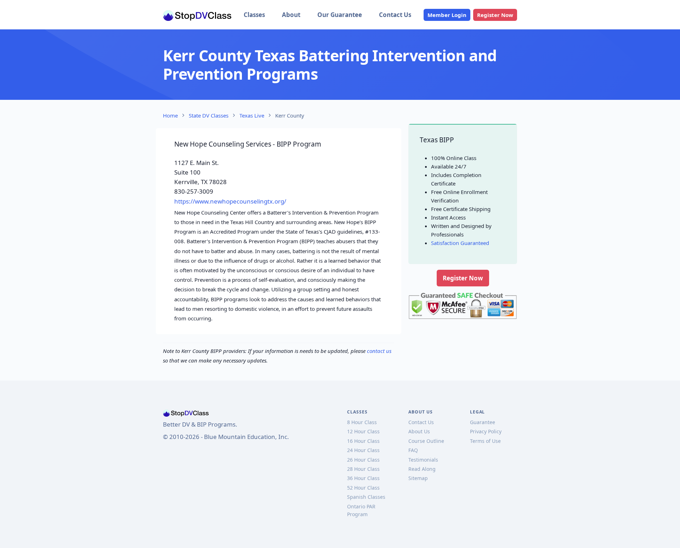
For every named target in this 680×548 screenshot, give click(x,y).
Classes (254, 15)
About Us (419, 431)
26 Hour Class (363, 459)
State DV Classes (208, 115)
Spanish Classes (366, 496)
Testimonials (423, 459)
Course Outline (426, 441)
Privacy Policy (486, 431)
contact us (379, 350)
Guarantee (482, 422)
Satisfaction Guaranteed (460, 242)
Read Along (422, 469)
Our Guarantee (339, 15)
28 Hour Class (363, 469)
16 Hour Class (363, 441)
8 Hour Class (362, 422)
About (291, 15)
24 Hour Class (363, 450)
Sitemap (418, 478)
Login (446, 14)
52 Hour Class (363, 487)
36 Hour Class (363, 478)
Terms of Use (485, 441)
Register (495, 14)
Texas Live (251, 115)
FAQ (413, 450)
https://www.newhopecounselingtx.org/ (230, 201)
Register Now (463, 278)
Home (170, 115)
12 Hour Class (363, 431)
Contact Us (395, 15)
